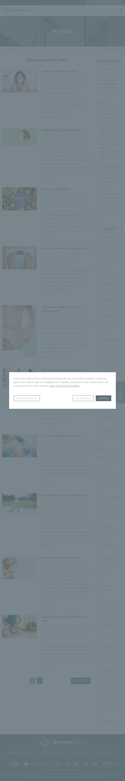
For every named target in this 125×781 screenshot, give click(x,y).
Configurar (83, 398)
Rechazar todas (26, 398)
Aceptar (103, 398)
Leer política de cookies (64, 385)
